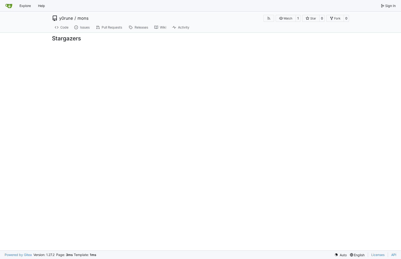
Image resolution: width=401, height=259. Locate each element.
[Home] (8, 6)
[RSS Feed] (268, 18)
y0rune (66, 18)
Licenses (378, 255)
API (393, 255)
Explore (25, 6)
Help (41, 6)
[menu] (340, 255)
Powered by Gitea (18, 255)
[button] (286, 18)
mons (83, 18)
